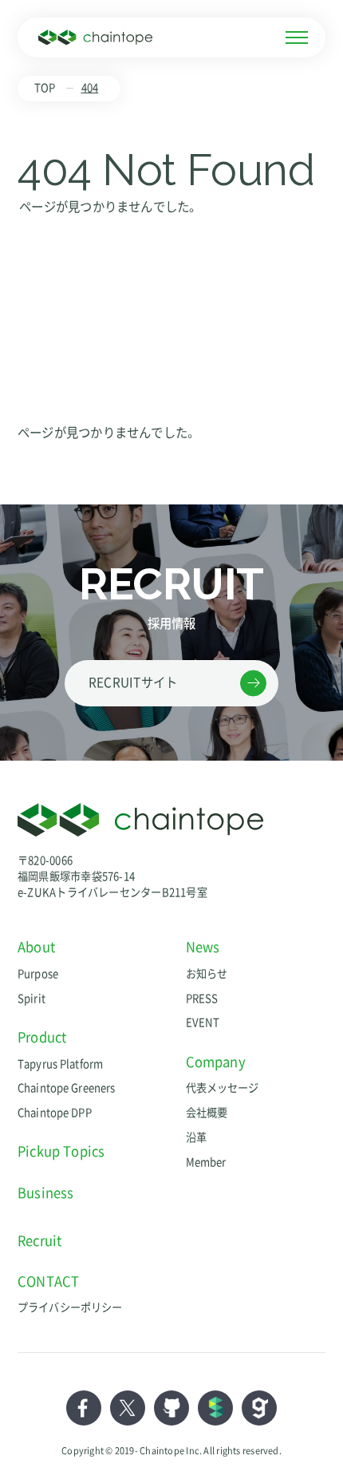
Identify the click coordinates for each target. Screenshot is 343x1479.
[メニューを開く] (297, 37)
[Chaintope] (95, 37)
